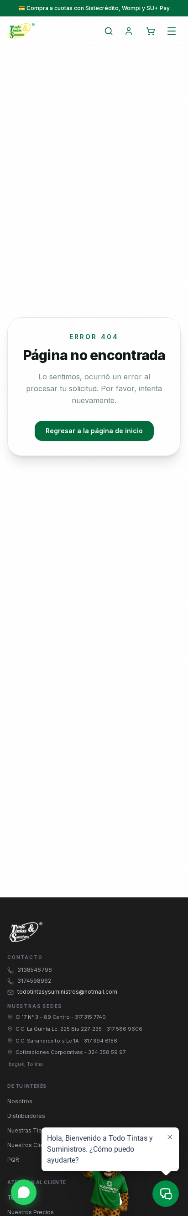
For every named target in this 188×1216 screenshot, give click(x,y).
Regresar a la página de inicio (94, 431)
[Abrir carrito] (151, 31)
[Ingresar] (129, 31)
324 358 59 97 (106, 1052)
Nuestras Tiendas (31, 1130)
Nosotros (19, 1101)
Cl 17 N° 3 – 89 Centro (43, 1017)
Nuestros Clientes (31, 1145)
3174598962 (34, 980)
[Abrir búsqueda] (108, 31)
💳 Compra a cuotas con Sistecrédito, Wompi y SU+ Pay (94, 8)
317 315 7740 (90, 1017)
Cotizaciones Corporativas (50, 1052)
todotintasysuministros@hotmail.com (67, 991)
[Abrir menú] (171, 31)
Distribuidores (26, 1115)
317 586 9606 (124, 1029)
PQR (13, 1159)
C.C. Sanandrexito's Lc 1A (48, 1041)
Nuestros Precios (30, 1212)
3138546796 (34, 969)
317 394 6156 (100, 1041)
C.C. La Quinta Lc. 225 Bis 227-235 (59, 1029)
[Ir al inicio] (21, 31)
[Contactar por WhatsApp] (24, 1192)
